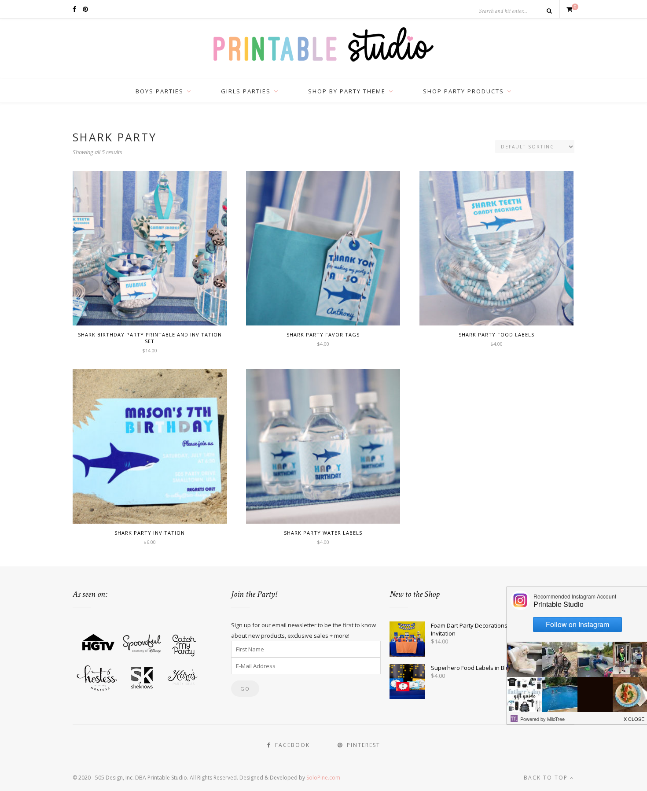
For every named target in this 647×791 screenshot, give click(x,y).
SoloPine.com (323, 777)
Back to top (547, 777)
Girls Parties (246, 91)
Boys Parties (160, 91)
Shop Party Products (463, 91)
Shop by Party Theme (347, 91)
